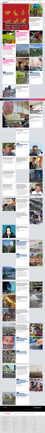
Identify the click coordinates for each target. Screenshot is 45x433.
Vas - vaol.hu (14, 417)
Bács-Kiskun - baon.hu (5, 418)
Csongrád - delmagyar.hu (5, 421)
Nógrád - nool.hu (5, 428)
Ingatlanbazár (33, 0)
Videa (12, 0)
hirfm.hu (34, 430)
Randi (29, 0)
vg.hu (13, 428)
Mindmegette (9, 0)
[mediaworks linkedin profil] (41, 413)
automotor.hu (24, 419)
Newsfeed (15, 0)
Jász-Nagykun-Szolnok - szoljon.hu (7, 426)
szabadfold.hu (14, 423)
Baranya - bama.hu (5, 419)
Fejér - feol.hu (4, 423)
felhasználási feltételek (31, 409)
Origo (4, 0)
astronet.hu (24, 418)
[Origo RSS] (40, 407)
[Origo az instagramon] (37, 407)
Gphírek (24, 0)
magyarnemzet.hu (15, 422)
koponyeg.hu (34, 424)
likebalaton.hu (24, 421)
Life (6, 0)
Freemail (19, 0)
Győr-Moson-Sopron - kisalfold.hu (6, 424)
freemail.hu (34, 423)
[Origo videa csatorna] (38, 407)
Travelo (21, 0)
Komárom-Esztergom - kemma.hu (6, 427)
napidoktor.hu (24, 422)
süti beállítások (35, 409)
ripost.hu (34, 417)
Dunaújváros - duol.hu (5, 422)
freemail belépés (40, 2)
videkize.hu (24, 426)
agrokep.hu (14, 429)
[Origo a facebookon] (34, 407)
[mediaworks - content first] (7, 413)
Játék (36, 0)
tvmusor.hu (24, 427)
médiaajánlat (40, 409)
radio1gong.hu (35, 429)
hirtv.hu (14, 424)
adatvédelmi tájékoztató (26, 409)
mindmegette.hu (25, 423)
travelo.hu (24, 424)
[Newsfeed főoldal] (5, 407)
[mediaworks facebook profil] (39, 413)
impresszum (38, 409)
